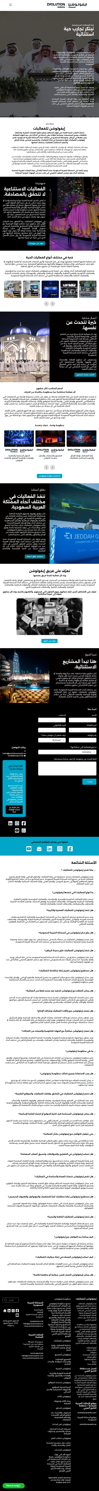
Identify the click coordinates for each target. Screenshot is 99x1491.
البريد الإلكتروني (59, 725)
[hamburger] (10, 5)
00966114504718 (15, 756)
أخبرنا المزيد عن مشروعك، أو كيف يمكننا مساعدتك (75, 759)
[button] (14, 1485)
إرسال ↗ (89, 782)
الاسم (94, 715)
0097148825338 (36, 1353)
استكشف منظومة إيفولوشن (49, 476)
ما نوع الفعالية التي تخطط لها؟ (83, 747)
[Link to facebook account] (24, 823)
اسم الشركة (91, 725)
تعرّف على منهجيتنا (36, 243)
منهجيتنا (93, 1352)
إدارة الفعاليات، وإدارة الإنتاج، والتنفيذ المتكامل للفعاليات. (81, 457)
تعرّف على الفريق (49, 641)
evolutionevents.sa (88, 1424)
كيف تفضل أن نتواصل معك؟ (53, 735)
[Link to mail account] (39, 849)
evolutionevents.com (87, 1413)
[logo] (67, 5)
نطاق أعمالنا (91, 1357)
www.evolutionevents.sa (33, 1326)
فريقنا (94, 1362)
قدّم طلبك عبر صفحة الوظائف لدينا (14, 810)
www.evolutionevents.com (32, 1358)
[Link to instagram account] (17, 823)
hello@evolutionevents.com (32, 1356)
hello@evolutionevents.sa (14, 753)
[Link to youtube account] (17, 830)
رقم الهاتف (91, 735)
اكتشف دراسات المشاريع (85, 375)
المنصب (62, 715)
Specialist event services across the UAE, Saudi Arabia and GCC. (59, 1480)
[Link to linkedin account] (10, 823)
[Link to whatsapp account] (24, 830)
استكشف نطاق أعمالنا (35, 556)
